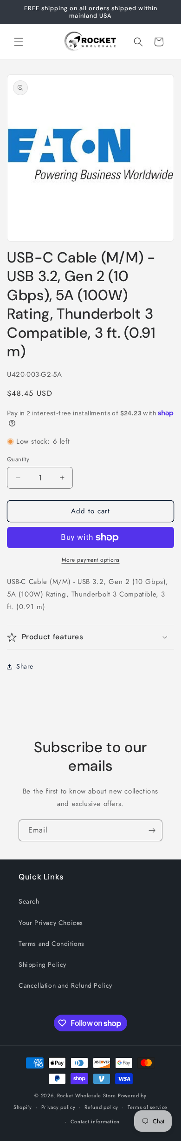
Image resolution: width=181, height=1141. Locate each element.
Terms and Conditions (51, 943)
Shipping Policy (42, 964)
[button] (18, 42)
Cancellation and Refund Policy (65, 985)
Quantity (18, 459)
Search (29, 901)
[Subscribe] (152, 830)
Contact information (95, 1121)
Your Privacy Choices (51, 922)
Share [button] (24, 666)
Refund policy (101, 1107)
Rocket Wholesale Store (86, 1095)
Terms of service (148, 1107)
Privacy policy (58, 1107)
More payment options (91, 560)
